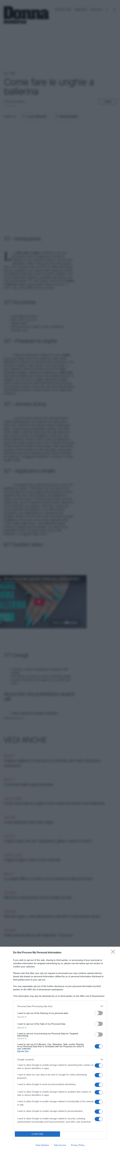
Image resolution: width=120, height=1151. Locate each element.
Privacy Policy (78, 1145)
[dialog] (60, 1049)
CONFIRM (37, 1134)
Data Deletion (42, 1145)
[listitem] (60, 1006)
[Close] (114, 953)
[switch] (99, 1013)
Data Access (60, 1145)
